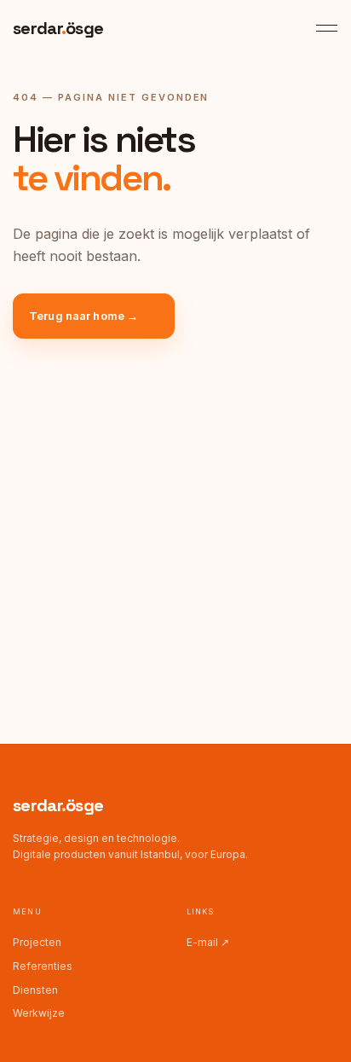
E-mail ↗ (208, 942)
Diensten (35, 990)
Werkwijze (39, 1013)
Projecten (37, 942)
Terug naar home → (83, 315)
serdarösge (58, 805)
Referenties (42, 966)
